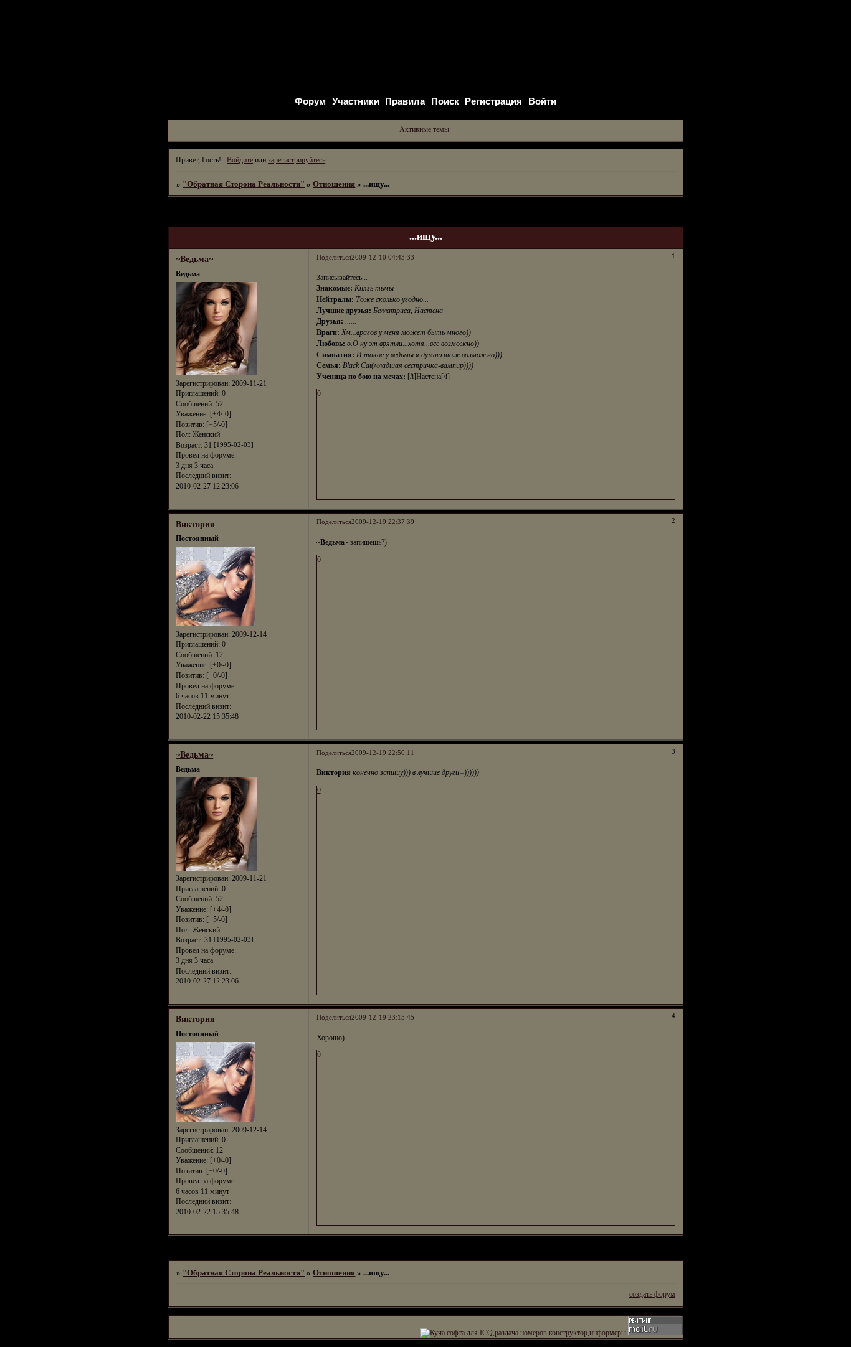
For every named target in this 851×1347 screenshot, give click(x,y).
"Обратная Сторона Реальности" (244, 184)
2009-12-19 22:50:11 (382, 752)
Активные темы (424, 129)
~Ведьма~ (194, 259)
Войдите (240, 160)
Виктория (195, 524)
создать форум (652, 1294)
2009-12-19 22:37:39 (382, 522)
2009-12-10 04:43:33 (382, 257)
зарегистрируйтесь (296, 160)
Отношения (334, 184)
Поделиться (333, 257)
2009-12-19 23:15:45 (382, 1017)
